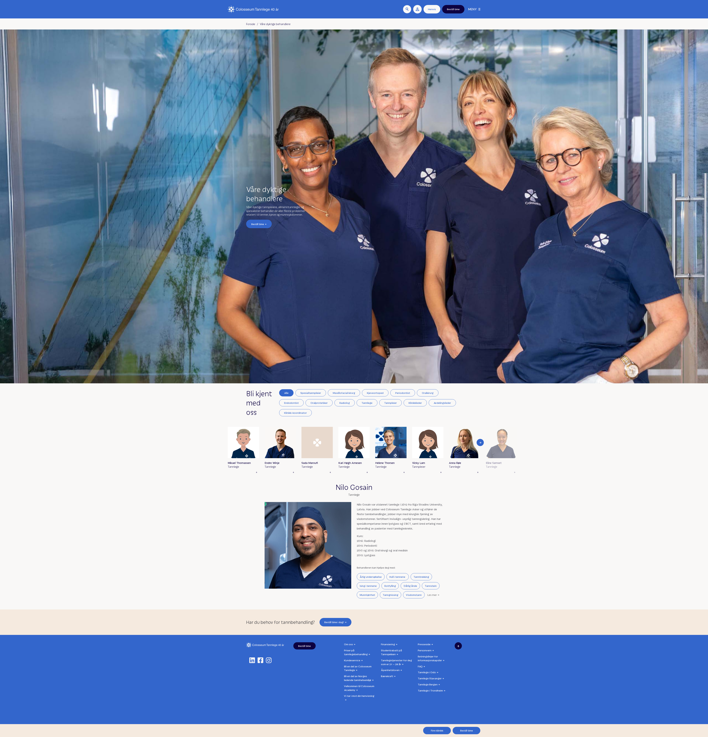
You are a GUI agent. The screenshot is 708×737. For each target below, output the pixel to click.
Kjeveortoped (375, 392)
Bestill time (257, 223)
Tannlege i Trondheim (430, 690)
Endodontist (291, 402)
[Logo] (253, 9)
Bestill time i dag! (334, 622)
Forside (250, 24)
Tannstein (431, 585)
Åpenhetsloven (390, 670)
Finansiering (388, 644)
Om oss (348, 644)
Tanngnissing (390, 594)
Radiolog (344, 402)
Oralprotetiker (319, 402)
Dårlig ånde (410, 585)
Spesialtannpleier (310, 392)
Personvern (424, 650)
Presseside (424, 644)
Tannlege (367, 402)
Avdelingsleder (442, 402)
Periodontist (402, 392)
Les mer (432, 594)
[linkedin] (252, 660)
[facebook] (260, 660)
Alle (286, 392)
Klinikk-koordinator (295, 412)
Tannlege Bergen (428, 684)
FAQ (420, 666)
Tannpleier (390, 402)
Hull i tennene (397, 576)
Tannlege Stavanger (430, 678)
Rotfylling (390, 585)
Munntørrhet (367, 594)
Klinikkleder (415, 402)
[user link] (417, 9)
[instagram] (269, 660)
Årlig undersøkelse (371, 576)
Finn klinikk (437, 730)
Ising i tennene (368, 585)
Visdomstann (414, 594)
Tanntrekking (421, 576)
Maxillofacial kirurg (344, 392)
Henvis (432, 9)
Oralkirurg (427, 392)
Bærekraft (387, 676)
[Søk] (407, 9)
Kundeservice (352, 660)
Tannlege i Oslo (427, 672)
